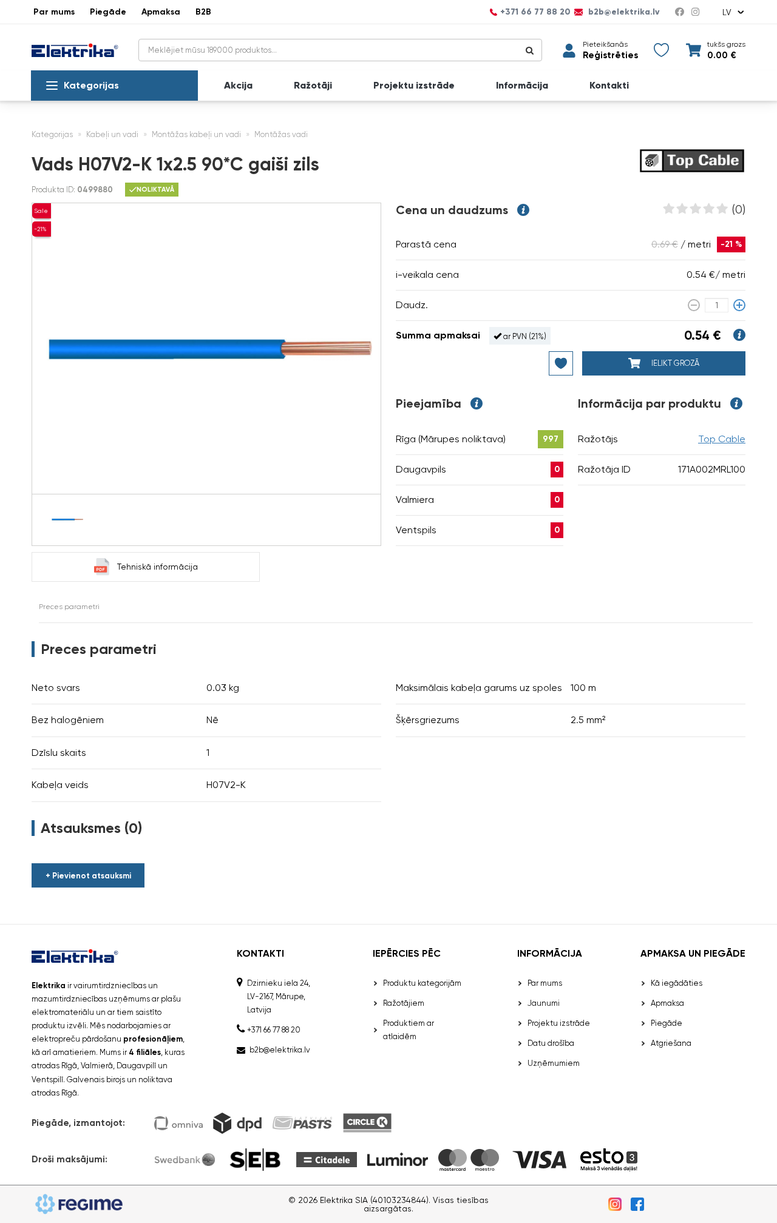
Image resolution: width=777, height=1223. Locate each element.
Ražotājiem (403, 1003)
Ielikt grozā (674, 363)
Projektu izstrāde (414, 85)
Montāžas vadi (281, 134)
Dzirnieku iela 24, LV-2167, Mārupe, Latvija (278, 996)
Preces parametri (69, 606)
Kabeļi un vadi (112, 134)
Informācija (522, 85)
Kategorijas (91, 85)
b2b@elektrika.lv (623, 12)
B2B (203, 12)
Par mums (54, 12)
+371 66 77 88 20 (535, 12)
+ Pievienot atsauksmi (88, 875)
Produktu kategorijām (422, 983)
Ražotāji (313, 85)
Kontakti (609, 85)
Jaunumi (544, 1003)
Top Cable (721, 439)
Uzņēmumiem (554, 1063)
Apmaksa (160, 12)
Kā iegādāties (676, 983)
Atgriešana (671, 1043)
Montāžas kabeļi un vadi (196, 134)
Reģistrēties (610, 55)
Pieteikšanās (605, 44)
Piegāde (108, 12)
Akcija (238, 85)
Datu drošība (551, 1043)
